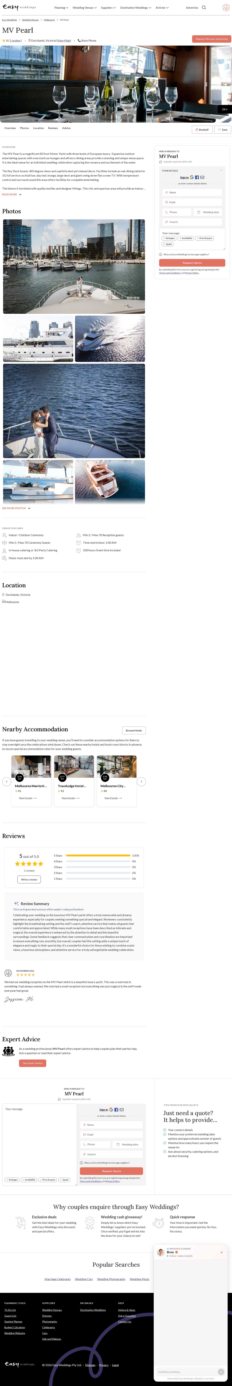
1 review (15, 40)
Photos (24, 128)
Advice (66, 128)
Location (38, 128)
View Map (63, 40)
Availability (187, 238)
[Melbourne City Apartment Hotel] (117, 766)
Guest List (10, 1315)
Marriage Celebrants (58, 1279)
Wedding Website (14, 1333)
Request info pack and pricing (212, 38)
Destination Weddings (93, 1309)
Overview (10, 128)
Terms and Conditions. (170, 272)
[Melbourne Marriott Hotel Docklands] (31, 766)
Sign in (184, 177)
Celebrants (48, 1327)
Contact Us (124, 1321)
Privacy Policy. (192, 272)
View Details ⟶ (27, 798)
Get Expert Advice (33, 1063)
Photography (49, 1321)
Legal (115, 1365)
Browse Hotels (134, 730)
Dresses (47, 1315)
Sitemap (90, 1365)
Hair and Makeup (51, 1338)
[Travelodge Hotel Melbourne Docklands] (74, 766)
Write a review (29, 879)
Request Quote (192, 262)
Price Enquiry (206, 238)
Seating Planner (13, 1321)
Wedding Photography (111, 1279)
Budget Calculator (14, 1327)
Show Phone (88, 40)
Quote (169, 244)
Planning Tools (15, 1303)
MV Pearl (64, 19)
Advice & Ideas (126, 1309)
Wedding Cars (84, 1279)
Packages (170, 238)
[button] (61, 7)
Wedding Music (140, 1279)
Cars (44, 1333)
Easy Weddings (9, 19)
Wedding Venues (30, 19)
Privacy (103, 1365)
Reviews (53, 128)
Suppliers (48, 1303)
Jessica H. (19, 999)
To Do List (10, 1309)
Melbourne (49, 19)
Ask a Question (127, 1315)
